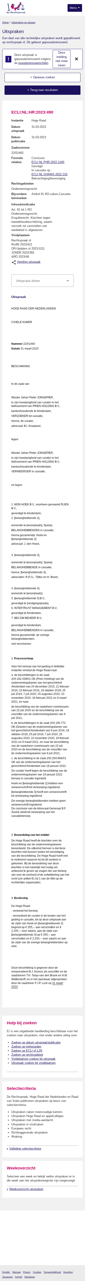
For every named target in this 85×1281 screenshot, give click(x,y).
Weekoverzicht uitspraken (26, 1189)
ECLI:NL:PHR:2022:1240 (48, 162)
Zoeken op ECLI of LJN (26, 1050)
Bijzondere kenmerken (19, 196)
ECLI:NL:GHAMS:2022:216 (49, 174)
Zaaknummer (20, 147)
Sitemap (16, 1272)
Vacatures (7, 1277)
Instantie (17, 120)
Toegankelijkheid (52, 1272)
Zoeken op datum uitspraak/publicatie (36, 1042)
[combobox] (42, 280)
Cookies (37, 1272)
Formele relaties (17, 160)
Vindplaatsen (20, 235)
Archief (18, 1277)
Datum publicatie (18, 139)
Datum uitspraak (17, 129)
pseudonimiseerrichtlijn (33, 63)
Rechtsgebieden (22, 183)
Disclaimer (29, 1277)
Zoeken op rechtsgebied (27, 1054)
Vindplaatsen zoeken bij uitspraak (33, 1058)
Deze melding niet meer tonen (62, 59)
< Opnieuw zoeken (42, 77)
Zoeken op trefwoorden (26, 1046)
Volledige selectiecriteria (25, 1148)
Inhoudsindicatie (23, 204)
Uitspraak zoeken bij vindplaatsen (33, 1063)
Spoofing (68, 1272)
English (6, 1272)
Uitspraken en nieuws (23, 22)
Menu (74, 8)
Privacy (27, 1272)
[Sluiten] (76, 59)
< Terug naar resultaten (42, 90)
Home (5, 22)
